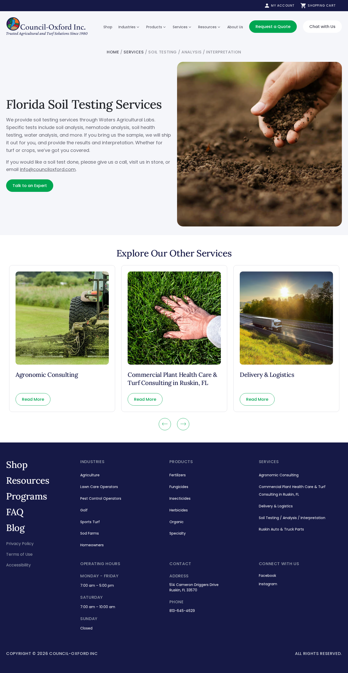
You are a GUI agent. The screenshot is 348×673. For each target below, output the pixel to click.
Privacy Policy (20, 544)
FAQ (14, 512)
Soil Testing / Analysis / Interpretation (292, 517)
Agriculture (90, 475)
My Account (283, 6)
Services (180, 27)
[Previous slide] (165, 424)
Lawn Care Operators (99, 486)
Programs (26, 496)
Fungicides (178, 486)
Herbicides (178, 510)
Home (113, 52)
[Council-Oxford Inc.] (47, 26)
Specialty (177, 533)
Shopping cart (322, 5)
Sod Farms (89, 533)
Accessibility (18, 565)
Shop (107, 27)
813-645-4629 (182, 610)
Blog (15, 528)
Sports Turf (90, 521)
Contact (180, 564)
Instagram (268, 583)
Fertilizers (177, 475)
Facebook (267, 575)
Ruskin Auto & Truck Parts (281, 529)
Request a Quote (273, 27)
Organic (176, 521)
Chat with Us (322, 27)
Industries (127, 27)
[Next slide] (183, 424)
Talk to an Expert (29, 186)
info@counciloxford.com (48, 169)
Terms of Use (19, 554)
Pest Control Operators (100, 498)
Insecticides (180, 498)
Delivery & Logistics (276, 506)
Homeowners (92, 545)
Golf (84, 510)
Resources (207, 27)
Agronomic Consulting (279, 475)
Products (154, 27)
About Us (235, 27)
